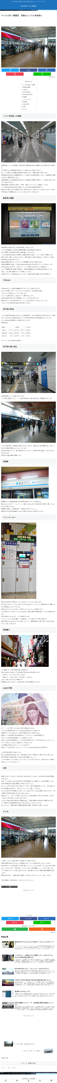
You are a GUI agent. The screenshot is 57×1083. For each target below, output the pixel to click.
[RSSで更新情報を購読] (42, 929)
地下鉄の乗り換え (28, 94)
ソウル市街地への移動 (29, 84)
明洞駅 (25, 97)
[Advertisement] (28, 21)
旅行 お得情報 (14, 886)
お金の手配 (26, 104)
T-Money (25, 89)
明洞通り (25, 101)
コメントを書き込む (28, 1063)
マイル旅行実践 (6, 886)
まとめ (25, 109)
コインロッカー (27, 99)
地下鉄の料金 (26, 92)
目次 (26, 81)
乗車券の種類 (26, 87)
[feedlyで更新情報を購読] (15, 929)
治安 (24, 106)
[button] (52, 547)
